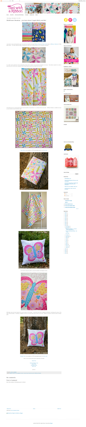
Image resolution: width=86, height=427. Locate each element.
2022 (66, 214)
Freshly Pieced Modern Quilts (70, 207)
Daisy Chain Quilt (29, 373)
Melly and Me (44, 44)
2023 (66, 212)
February (67, 245)
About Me (12, 14)
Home (8, 14)
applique (10, 373)
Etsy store (45, 150)
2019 (66, 218)
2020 (66, 216)
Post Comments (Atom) (15, 410)
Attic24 (66, 202)
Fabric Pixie (34, 360)
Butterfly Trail (22, 356)
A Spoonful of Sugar (68, 200)
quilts (33, 373)
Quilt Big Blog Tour (68, 178)
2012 (66, 250)
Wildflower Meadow (37, 44)
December (68, 226)
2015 (66, 223)
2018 (66, 219)
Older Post (59, 408)
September (68, 236)
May (66, 241)
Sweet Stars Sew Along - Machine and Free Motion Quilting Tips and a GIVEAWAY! (71, 184)
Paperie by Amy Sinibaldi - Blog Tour (71, 186)
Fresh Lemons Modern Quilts (70, 205)
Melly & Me (34, 366)
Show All (77, 208)
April (66, 243)
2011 (65, 251)
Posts (66, 193)
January (67, 247)
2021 (66, 215)
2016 (66, 222)
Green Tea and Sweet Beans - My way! (71, 231)
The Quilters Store (34, 365)
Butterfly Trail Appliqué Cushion (18, 373)
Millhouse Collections (54, 44)
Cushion (25, 373)
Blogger (51, 423)
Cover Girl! (67, 233)
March (67, 244)
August (67, 237)
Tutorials (26, 14)
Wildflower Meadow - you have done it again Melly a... (71, 229)
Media (37, 14)
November (68, 227)
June (66, 240)
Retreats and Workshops (19, 14)
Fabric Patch (34, 364)
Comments (67, 195)
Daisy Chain (23, 150)
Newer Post (9, 408)
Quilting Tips (32, 14)
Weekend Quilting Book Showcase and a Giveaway (71, 181)
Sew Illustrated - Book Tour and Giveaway (70, 189)
